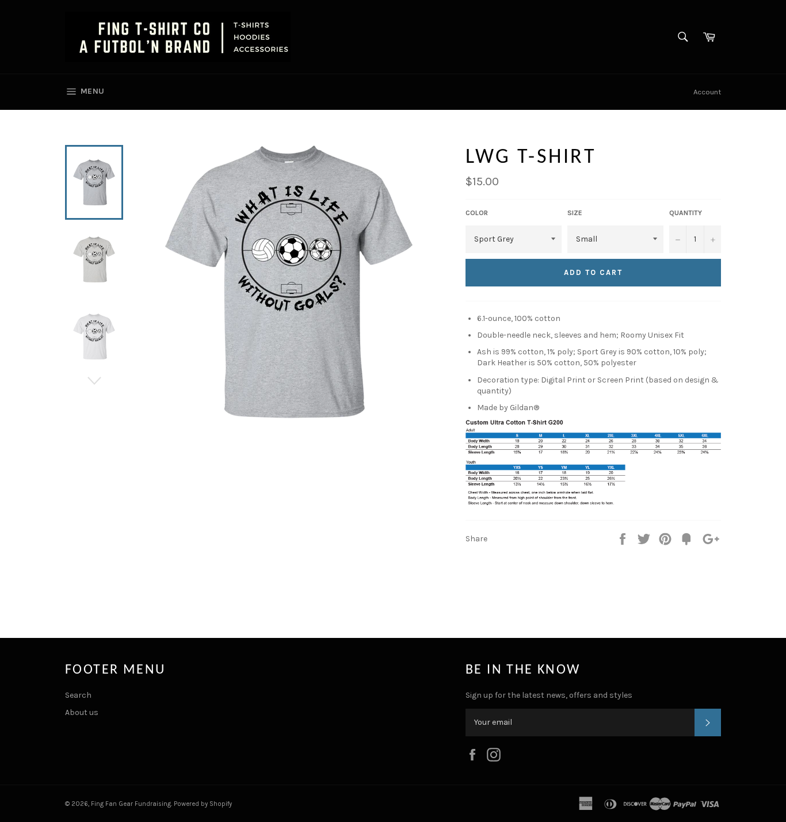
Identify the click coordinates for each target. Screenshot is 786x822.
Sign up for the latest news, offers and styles (549, 695)
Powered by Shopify (203, 804)
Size (574, 213)
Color (477, 213)
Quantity (685, 213)
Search (78, 695)
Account (707, 91)
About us (81, 712)
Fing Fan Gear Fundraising (131, 804)
